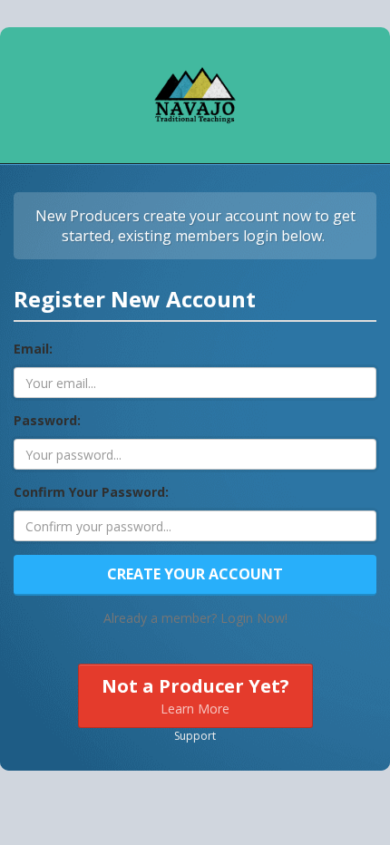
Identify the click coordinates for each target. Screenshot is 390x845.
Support (195, 735)
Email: (33, 348)
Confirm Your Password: (91, 491)
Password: (47, 420)
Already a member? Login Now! (195, 617)
